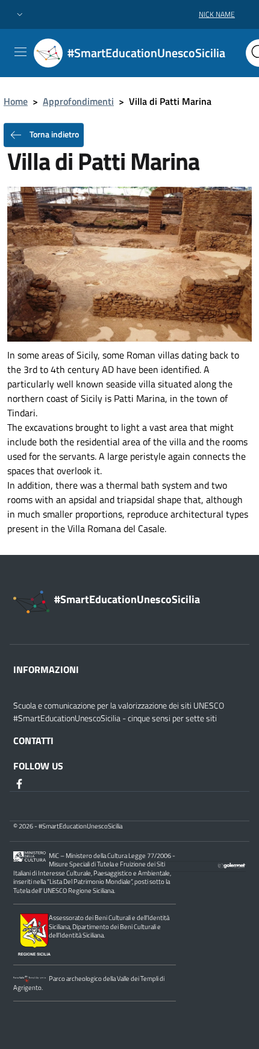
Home (16, 101)
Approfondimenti (78, 101)
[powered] (232, 864)
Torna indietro (53, 134)
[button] (19, 14)
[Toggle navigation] (20, 52)
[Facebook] (20, 782)
